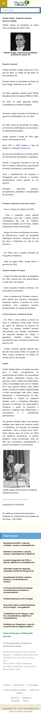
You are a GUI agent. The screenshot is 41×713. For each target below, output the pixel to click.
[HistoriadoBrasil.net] (21, 5)
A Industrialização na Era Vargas (18, 599)
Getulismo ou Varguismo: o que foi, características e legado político (19, 625)
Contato (6, 685)
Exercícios (15, 698)
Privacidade (33, 685)
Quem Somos (19, 685)
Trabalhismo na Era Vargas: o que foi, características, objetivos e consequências (18, 616)
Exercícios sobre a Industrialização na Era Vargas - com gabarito (19, 606)
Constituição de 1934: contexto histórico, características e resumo (17, 579)
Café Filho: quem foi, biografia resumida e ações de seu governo (18, 570)
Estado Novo (25, 148)
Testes (25, 701)
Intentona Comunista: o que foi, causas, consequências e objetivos (19, 553)
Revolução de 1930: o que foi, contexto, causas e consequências (19, 544)
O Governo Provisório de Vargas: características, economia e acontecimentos (18, 590)
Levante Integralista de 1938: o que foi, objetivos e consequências (19, 561)
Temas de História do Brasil (14, 690)
